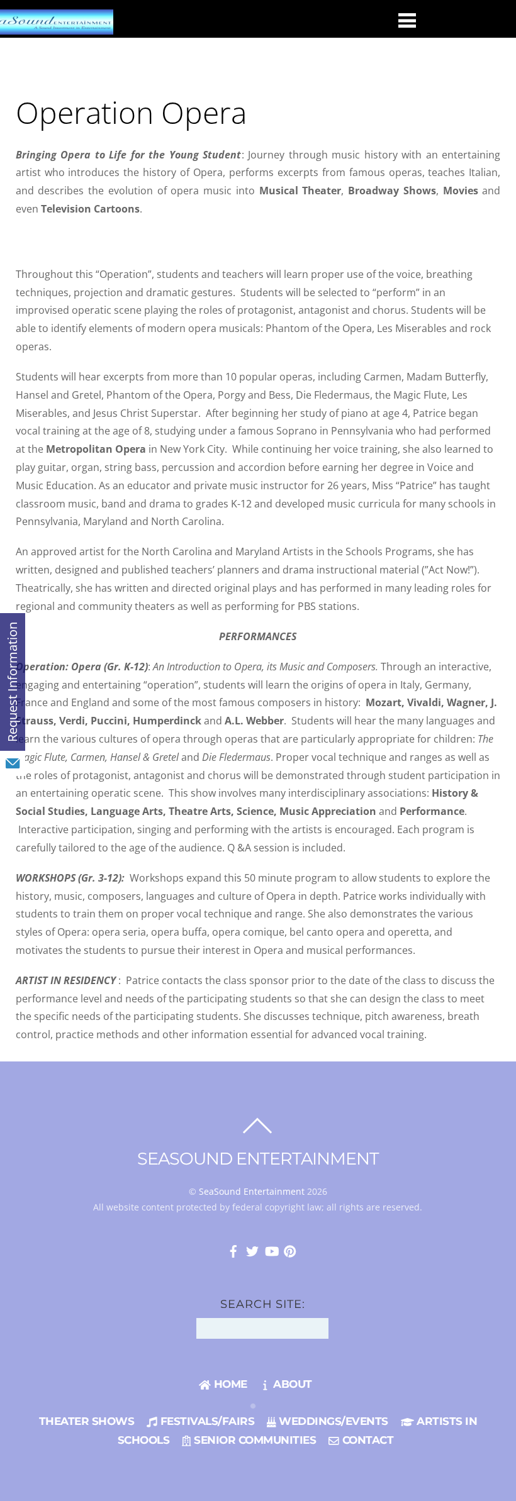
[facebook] (233, 1249)
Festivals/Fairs (205, 1421)
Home (229, 1384)
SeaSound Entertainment (252, 1191)
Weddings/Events (332, 1421)
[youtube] (271, 1249)
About (291, 1384)
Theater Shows (87, 1421)
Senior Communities (253, 1440)
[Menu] (407, 20)
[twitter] (252, 1249)
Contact (366, 1440)
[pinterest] (290, 1249)
